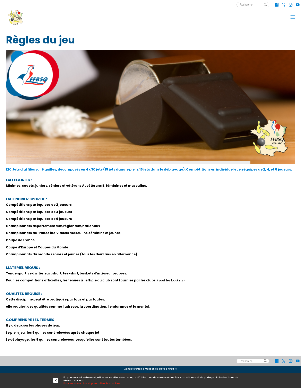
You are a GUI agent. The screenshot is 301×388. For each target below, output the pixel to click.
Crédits (172, 369)
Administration (133, 369)
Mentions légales (155, 369)
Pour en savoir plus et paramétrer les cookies (91, 383)
